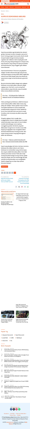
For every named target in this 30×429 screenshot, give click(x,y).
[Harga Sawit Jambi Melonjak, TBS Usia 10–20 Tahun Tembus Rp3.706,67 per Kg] (22, 314)
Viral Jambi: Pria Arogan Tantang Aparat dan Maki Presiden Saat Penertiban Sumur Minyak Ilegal (23, 180)
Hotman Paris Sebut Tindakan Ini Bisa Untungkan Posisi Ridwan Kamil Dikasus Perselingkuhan (16, 355)
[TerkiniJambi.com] (10, 4)
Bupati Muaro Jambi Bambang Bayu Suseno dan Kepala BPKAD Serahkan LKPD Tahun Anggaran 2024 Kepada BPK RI (16, 361)
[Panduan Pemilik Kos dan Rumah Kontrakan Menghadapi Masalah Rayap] (7, 196)
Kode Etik (12, 413)
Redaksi (19, 415)
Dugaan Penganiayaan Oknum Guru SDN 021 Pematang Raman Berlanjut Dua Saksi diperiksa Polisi (16, 387)
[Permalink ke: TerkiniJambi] (2, 22)
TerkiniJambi (6, 22)
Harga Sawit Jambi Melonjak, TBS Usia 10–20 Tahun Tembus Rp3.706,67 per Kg (22, 321)
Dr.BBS (12, 337)
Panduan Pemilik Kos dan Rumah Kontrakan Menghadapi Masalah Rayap (7, 203)
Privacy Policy (13, 415)
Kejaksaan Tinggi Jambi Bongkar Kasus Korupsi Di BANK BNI (16, 382)
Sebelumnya (4, 166)
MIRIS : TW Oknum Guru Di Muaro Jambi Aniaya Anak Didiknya (15, 392)
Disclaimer (6, 413)
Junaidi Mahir (5, 337)
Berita (2, 14)
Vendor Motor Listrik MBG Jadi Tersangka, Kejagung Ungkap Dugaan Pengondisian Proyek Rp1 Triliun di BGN (6, 321)
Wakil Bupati (19, 337)
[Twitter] (14, 409)
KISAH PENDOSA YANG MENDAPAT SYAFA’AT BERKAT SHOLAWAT (16, 376)
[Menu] (2, 4)
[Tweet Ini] (19, 187)
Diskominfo (5, 340)
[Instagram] (16, 409)
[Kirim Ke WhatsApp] (28, 187)
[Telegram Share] (25, 187)
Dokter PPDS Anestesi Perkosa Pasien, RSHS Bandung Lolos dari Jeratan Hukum (16, 350)
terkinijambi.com (10, 422)
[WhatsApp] (19, 409)
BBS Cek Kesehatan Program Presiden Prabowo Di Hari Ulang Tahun (16, 371)
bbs (11, 340)
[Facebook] (11, 409)
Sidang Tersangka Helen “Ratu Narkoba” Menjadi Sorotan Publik (15, 397)
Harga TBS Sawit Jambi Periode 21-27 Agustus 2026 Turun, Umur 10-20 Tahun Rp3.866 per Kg (22, 306)
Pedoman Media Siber (21, 413)
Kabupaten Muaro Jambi (7, 335)
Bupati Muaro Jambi (20, 335)
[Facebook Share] (16, 187)
